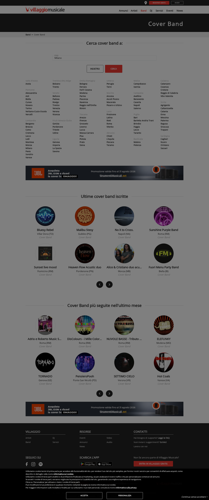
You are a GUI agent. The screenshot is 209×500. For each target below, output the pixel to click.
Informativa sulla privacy (126, 487)
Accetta (84, 495)
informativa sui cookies (63, 474)
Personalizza (124, 495)
